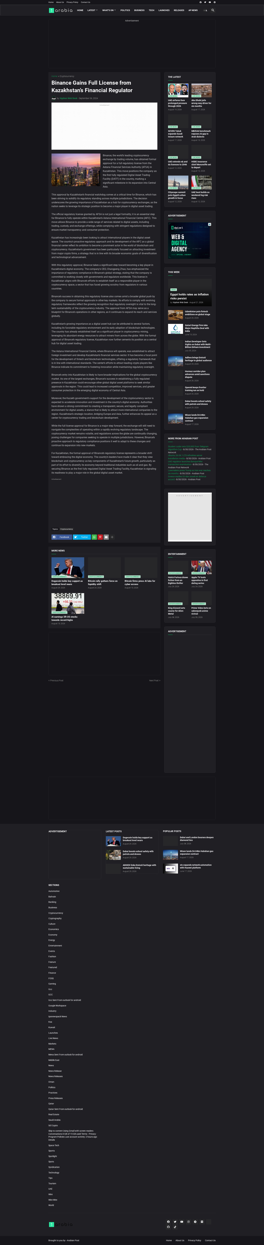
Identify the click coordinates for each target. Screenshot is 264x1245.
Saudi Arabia (54, 1120)
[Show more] (112, 537)
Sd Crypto (53, 1125)
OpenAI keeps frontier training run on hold (195, 389)
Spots (51, 1161)
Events (51, 951)
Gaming (52, 983)
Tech (151, 10)
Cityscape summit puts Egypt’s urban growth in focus (177, 195)
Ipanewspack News (57, 1016)
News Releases (55, 1076)
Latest (91, 10)
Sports (51, 1150)
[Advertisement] (132, 46)
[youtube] (210, 2)
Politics (125, 10)
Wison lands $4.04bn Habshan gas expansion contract (196, 418)
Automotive (53, 891)
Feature (52, 962)
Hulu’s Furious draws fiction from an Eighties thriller (178, 580)
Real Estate (53, 1114)
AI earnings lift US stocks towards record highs (64, 618)
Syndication (54, 1167)
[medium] (202, 1221)
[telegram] (195, 1221)
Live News (53, 1038)
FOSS (51, 978)
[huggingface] (208, 1221)
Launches (164, 10)
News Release (55, 1071)
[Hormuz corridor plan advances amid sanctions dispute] (175, 375)
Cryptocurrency (67, 76)
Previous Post (56, 680)
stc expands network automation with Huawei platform (196, 866)
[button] (205, 10)
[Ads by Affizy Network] (209, 224)
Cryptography (55, 918)
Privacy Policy (72, 2)
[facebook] (201, 2)
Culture (51, 924)
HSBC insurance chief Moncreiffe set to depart (201, 164)
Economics (53, 929)
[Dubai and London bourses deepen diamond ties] (170, 841)
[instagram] (188, 1221)
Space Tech (53, 1145)
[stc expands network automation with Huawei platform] (170, 869)
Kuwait (51, 1027)
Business (139, 10)
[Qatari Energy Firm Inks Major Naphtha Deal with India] (175, 329)
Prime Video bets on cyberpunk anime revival (201, 611)
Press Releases (55, 1098)
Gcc (50, 989)
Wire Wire (52, 1200)
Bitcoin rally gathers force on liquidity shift (102, 582)
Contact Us (85, 2)
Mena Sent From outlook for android (65, 1054)
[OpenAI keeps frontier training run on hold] (175, 391)
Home (50, 2)
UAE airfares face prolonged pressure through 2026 (177, 103)
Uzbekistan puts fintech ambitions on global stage (197, 313)
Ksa (50, 1022)
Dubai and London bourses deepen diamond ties (197, 839)
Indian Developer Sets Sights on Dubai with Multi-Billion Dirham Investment (198, 344)
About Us (60, 2)
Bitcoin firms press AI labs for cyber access (140, 582)
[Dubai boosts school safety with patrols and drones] (175, 405)
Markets (52, 1043)
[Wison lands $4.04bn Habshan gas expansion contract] (175, 419)
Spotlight (52, 1156)
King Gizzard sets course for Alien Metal (176, 611)
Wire (50, 1194)
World (51, 1205)
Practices (52, 1092)
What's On (108, 10)
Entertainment (55, 945)
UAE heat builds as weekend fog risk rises (200, 195)
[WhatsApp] (94, 537)
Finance (52, 973)
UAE (50, 1189)
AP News (193, 10)
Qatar (51, 1103)
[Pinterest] (100, 537)
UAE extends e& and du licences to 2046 (177, 163)
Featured (52, 967)
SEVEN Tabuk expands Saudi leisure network (175, 134)
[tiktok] (175, 1227)
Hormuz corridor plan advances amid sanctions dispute (197, 374)
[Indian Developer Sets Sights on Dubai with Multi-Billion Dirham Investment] (175, 345)
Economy (52, 935)
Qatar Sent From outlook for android (65, 1109)
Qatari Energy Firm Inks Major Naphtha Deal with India (197, 328)
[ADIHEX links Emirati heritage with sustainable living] (113, 869)
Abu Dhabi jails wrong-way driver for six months (201, 103)
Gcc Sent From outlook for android (64, 1000)
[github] (168, 1227)
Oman (51, 1082)
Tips (50, 1178)
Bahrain (52, 896)
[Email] (106, 537)
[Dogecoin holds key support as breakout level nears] (113, 841)
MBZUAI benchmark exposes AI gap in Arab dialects (201, 134)
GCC (50, 994)
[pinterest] (215, 2)
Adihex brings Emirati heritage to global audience (198, 359)
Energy (51, 940)
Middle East (53, 1060)
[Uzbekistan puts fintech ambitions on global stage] (175, 315)
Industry (52, 1011)
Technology (53, 1172)
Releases (179, 10)
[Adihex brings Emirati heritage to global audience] (175, 361)
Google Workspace (57, 1005)
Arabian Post (73, 1240)
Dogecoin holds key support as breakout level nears (67, 582)
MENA (51, 1049)
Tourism (52, 1183)
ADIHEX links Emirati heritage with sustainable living (139, 866)
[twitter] (205, 2)
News (51, 1065)
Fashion (52, 956)
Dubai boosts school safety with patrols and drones (198, 402)
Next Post (154, 680)
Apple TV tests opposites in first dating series (199, 580)
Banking (52, 902)
